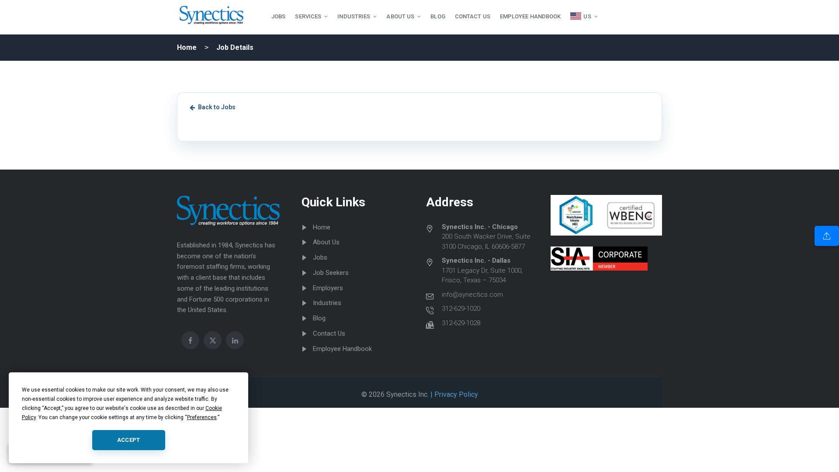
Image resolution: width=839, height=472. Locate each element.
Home (187, 47)
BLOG (437, 16)
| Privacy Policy (453, 394)
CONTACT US (472, 16)
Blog (319, 318)
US (587, 16)
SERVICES (308, 16)
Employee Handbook (342, 349)
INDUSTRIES (353, 16)
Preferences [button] (202, 417)
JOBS (278, 16)
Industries (327, 303)
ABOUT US (400, 16)
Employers (328, 288)
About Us (326, 242)
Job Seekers (331, 273)
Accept (128, 440)
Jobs (320, 257)
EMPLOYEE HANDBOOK (530, 16)
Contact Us (329, 333)
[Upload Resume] (827, 236)
